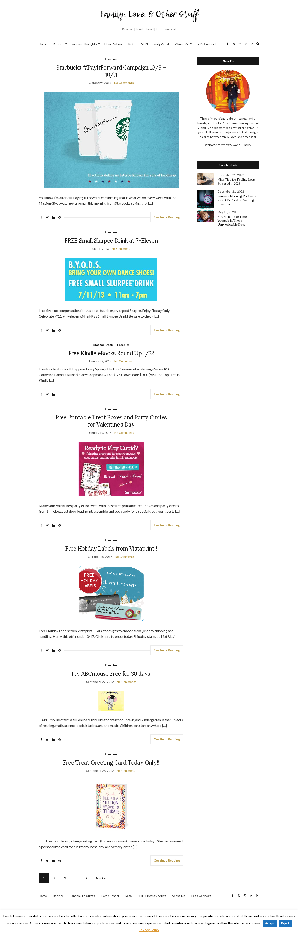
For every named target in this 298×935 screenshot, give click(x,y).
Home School (113, 44)
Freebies (111, 59)
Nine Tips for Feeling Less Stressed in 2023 (236, 181)
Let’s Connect (206, 44)
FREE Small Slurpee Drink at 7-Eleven (111, 240)
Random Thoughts (84, 44)
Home (43, 44)
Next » (101, 878)
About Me (182, 44)
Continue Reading (167, 217)
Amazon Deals (103, 345)
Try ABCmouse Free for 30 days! (111, 673)
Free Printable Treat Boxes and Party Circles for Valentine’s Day (111, 421)
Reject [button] (285, 923)
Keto (131, 44)
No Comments (124, 83)
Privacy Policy (149, 930)
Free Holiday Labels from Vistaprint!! (111, 548)
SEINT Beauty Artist (155, 44)
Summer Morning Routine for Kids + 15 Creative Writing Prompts (238, 200)
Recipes (58, 44)
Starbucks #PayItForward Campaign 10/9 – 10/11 (111, 71)
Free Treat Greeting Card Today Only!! (111, 762)
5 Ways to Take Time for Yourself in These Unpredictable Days (235, 220)
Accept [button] (269, 923)
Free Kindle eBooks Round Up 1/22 (111, 353)
